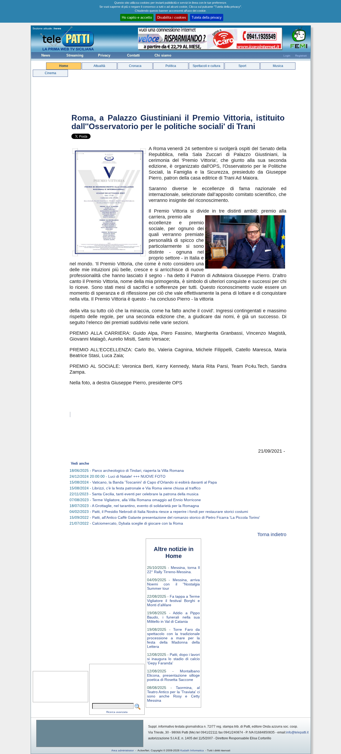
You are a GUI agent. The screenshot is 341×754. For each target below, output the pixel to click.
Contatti (133, 55)
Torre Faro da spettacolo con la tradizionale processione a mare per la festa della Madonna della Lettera (173, 638)
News (45, 55)
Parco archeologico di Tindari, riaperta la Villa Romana (138, 470)
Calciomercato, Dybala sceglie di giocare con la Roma (137, 523)
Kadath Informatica (192, 750)
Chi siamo (163, 55)
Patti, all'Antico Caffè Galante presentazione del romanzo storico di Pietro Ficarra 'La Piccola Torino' (176, 517)
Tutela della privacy (207, 17)
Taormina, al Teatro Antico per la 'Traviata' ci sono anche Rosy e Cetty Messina (173, 694)
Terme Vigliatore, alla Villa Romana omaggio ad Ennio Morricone (146, 500)
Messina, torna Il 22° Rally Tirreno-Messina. (173, 569)
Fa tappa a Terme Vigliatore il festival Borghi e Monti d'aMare (173, 600)
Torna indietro (271, 534)
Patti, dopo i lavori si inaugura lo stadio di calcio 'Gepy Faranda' (173, 658)
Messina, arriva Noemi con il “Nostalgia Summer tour (173, 584)
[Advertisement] (89, 733)
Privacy (104, 55)
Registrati (301, 55)
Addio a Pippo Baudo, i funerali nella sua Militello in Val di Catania (173, 617)
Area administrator (122, 750)
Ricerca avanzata (117, 712)
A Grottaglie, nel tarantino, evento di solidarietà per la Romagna (145, 506)
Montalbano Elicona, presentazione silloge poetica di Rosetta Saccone (173, 675)
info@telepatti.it (297, 732)
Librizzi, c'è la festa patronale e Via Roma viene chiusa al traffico (146, 488)
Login (286, 55)
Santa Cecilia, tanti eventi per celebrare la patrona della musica (145, 494)
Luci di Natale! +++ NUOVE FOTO (136, 476)
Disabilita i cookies (171, 17)
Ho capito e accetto (137, 17)
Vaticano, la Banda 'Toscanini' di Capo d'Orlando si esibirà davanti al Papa (154, 482)
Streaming (74, 55)
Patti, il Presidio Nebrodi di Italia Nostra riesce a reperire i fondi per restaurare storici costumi (170, 511)
